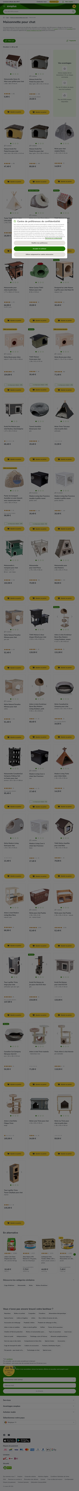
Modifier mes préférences (39, 243)
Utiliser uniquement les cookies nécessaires (39, 254)
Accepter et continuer (39, 249)
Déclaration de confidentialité (53, 238)
